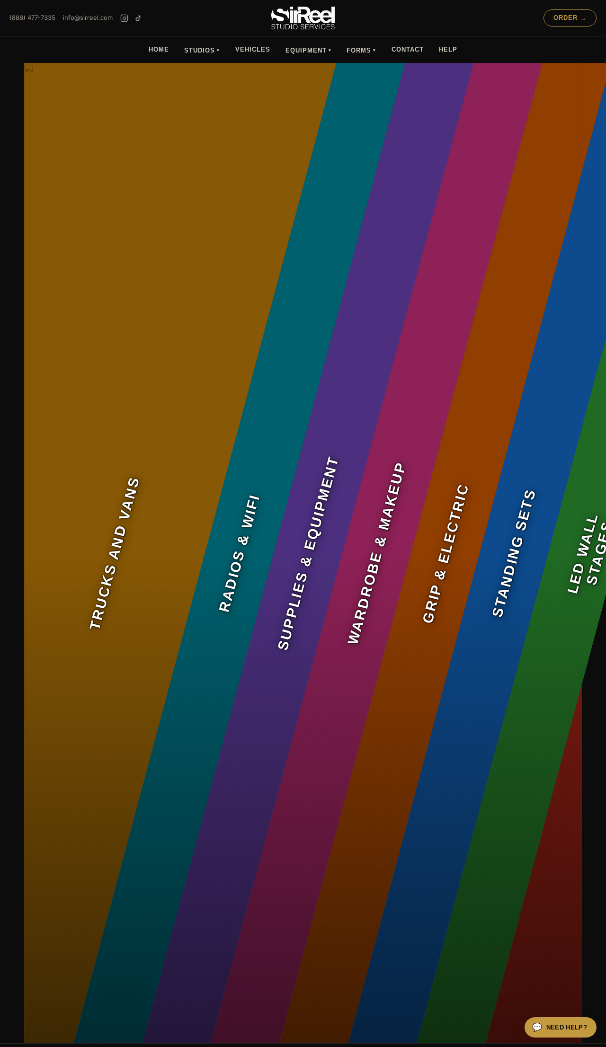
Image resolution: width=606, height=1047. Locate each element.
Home (159, 49)
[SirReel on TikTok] (138, 18)
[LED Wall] (451, 553)
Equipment (308, 50)
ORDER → (570, 18)
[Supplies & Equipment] (177, 553)
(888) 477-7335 (32, 17)
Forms (361, 50)
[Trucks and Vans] (48, 553)
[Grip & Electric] (314, 553)
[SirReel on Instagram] (124, 18)
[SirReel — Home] (302, 18)
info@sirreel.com (88, 17)
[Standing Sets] (382, 553)
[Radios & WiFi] (108, 553)
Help (448, 49)
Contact (408, 49)
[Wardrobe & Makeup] (245, 553)
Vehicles (252, 49)
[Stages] (534, 553)
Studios (202, 50)
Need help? (559, 1027)
